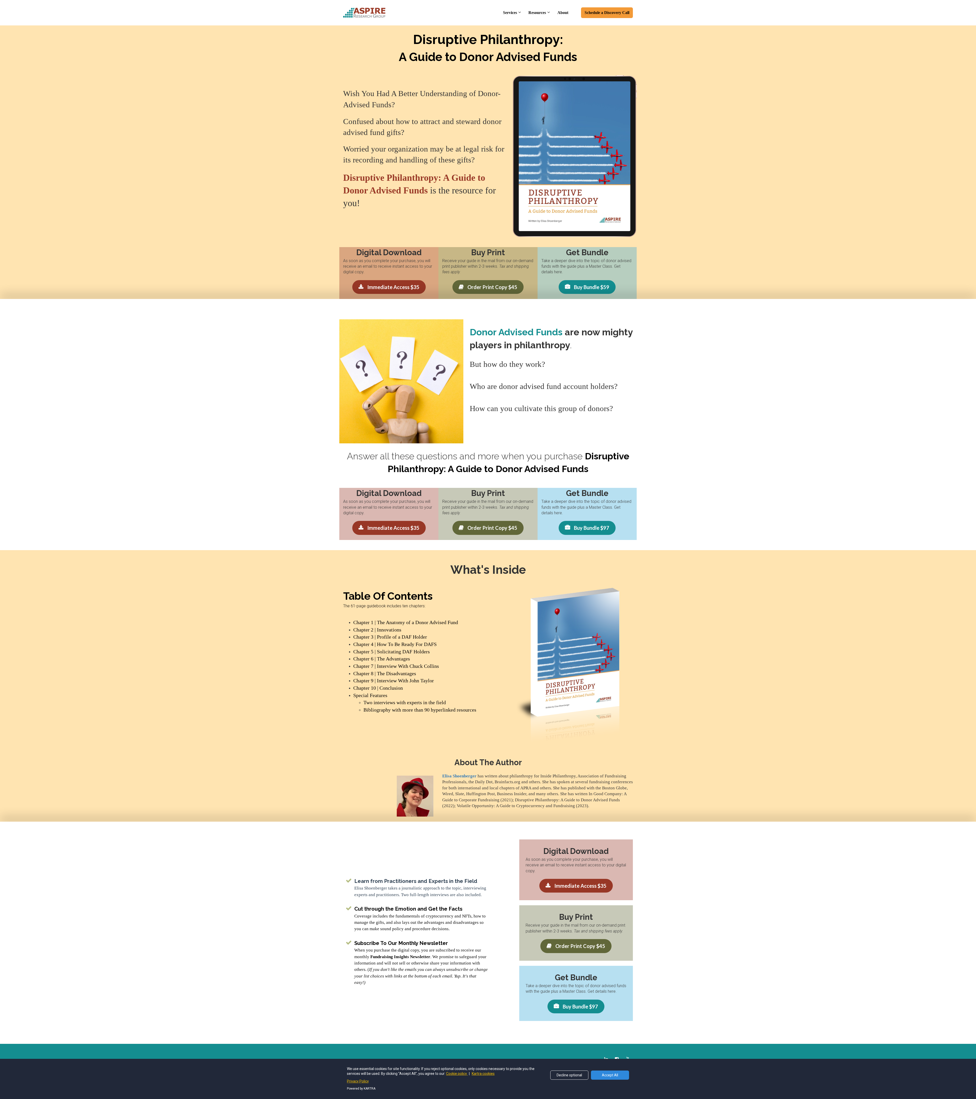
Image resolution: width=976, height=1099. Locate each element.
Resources (537, 12)
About (562, 12)
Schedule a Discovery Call (607, 12)
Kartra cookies (483, 1074)
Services (510, 12)
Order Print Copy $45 (492, 287)
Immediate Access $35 (393, 287)
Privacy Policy (358, 1081)
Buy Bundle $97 (591, 528)
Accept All (610, 1075)
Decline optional (569, 1075)
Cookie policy (457, 1074)
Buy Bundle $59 (591, 287)
